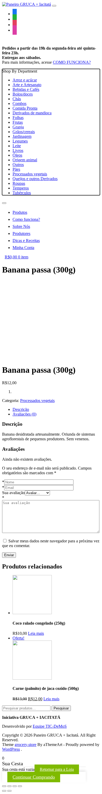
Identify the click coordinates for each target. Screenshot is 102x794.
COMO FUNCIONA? (72, 62)
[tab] (56, 409)
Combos (19, 103)
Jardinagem (22, 136)
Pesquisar (61, 708)
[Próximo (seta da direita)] (9, 791)
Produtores (21, 233)
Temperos (21, 188)
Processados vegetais (30, 174)
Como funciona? (26, 219)
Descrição (21, 409)
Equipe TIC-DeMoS (50, 726)
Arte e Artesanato (27, 84)
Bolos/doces (23, 94)
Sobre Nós (21, 226)
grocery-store (25, 744)
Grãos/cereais (24, 131)
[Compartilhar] (9, 786)
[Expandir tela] (15, 786)
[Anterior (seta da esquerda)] (4, 791)
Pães (16, 169)
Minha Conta (23, 247)
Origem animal (25, 160)
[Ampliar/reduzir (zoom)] (20, 786)
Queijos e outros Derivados (35, 178)
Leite (17, 146)
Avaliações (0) (24, 414)
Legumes (20, 141)
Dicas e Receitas (26, 240)
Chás (17, 99)
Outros (18, 164)
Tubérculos (22, 193)
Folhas (18, 117)
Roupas (19, 183)
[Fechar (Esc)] (4, 786)
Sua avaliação (13, 492)
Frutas (18, 122)
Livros (18, 150)
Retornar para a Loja (57, 769)
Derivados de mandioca (32, 113)
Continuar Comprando (34, 777)
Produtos (20, 212)
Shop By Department (30, 132)
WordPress (11, 749)
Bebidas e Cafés (26, 89)
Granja (18, 127)
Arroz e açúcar (25, 80)
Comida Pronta (25, 108)
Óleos (17, 155)
